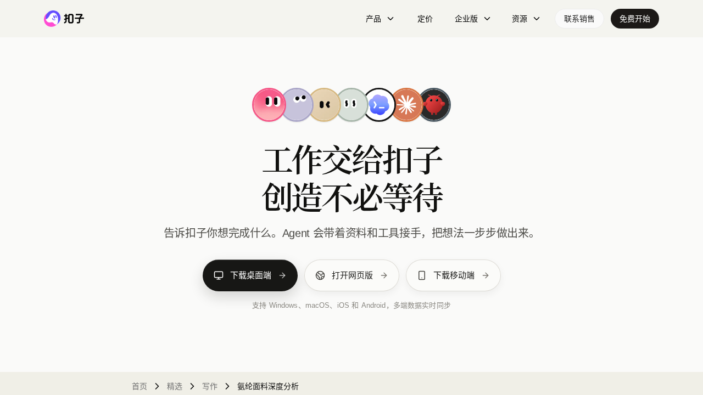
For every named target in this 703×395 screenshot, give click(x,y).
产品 (373, 18)
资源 (519, 18)
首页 (139, 386)
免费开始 (635, 18)
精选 (174, 386)
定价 (425, 18)
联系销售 (579, 18)
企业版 (466, 18)
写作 (209, 386)
